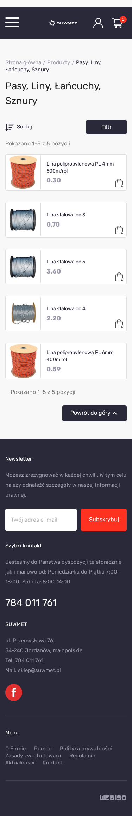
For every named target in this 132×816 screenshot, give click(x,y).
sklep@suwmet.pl (39, 670)
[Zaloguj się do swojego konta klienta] (98, 23)
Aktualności (19, 763)
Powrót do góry (94, 413)
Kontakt (52, 763)
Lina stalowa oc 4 (66, 309)
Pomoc (42, 748)
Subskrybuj (104, 519)
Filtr (106, 127)
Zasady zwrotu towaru (33, 755)
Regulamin (82, 755)
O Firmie (15, 748)
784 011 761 (31, 602)
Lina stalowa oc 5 (65, 262)
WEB (113, 798)
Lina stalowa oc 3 (65, 215)
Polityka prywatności (86, 748)
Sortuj (24, 127)
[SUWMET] (66, 22)
